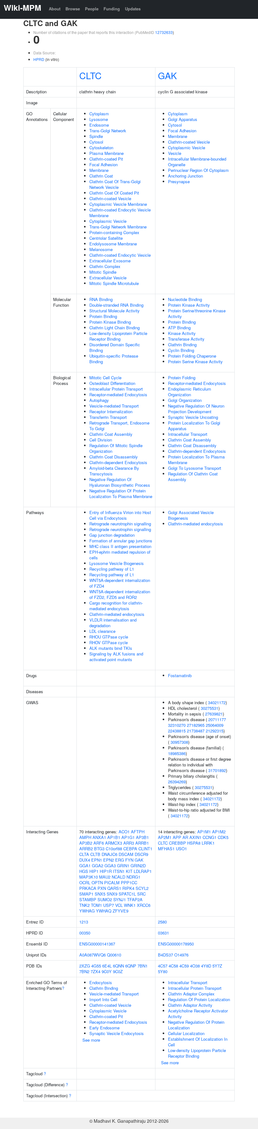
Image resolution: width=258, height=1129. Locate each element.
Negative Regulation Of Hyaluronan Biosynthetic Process (119, 482)
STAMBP (87, 899)
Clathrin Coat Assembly (110, 434)
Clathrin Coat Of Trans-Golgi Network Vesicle (115, 184)
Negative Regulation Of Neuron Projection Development (196, 408)
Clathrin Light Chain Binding (114, 328)
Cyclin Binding (181, 350)
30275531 (209, 708)
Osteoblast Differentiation (112, 383)
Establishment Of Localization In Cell (197, 1042)
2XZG (84, 966)
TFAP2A (135, 899)
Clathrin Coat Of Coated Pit (114, 193)
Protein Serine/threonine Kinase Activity (197, 313)
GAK (167, 75)
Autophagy (99, 400)
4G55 (96, 966)
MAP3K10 (88, 877)
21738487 (196, 731)
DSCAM (126, 854)
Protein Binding (103, 316)
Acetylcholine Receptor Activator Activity (198, 1013)
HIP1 (93, 871)
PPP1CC (129, 882)
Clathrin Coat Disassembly (113, 457)
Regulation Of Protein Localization (199, 999)
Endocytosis (100, 982)
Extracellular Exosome (110, 261)
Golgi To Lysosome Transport (194, 468)
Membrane (99, 170)
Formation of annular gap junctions (120, 541)
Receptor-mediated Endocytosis (118, 394)
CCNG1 (209, 837)
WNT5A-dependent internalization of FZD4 (119, 583)
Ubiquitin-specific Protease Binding (113, 358)
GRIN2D (138, 866)
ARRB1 (142, 843)
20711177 (217, 719)
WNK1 (130, 905)
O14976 (181, 955)
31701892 (217, 770)
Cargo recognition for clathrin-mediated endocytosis (116, 605)
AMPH (85, 837)
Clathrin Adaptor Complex (191, 994)
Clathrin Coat (101, 176)
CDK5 (223, 837)
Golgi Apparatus (182, 119)
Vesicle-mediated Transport (114, 406)
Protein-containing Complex (114, 232)
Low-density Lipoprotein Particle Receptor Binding (118, 336)
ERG (119, 860)
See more (91, 1040)
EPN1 (96, 860)
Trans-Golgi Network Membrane (118, 227)
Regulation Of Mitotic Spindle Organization (116, 448)
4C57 (162, 966)
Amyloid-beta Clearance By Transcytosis (114, 471)
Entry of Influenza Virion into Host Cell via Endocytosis (120, 515)
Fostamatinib (180, 675)
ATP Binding (179, 328)
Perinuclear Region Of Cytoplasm (198, 170)
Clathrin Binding (182, 345)
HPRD (38, 59)
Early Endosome (104, 1028)
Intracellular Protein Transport (116, 389)
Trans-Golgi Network (107, 131)
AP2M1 (164, 837)
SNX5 (100, 894)
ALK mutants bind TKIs (110, 648)
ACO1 (124, 832)
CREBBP (177, 843)
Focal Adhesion (103, 164)
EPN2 (108, 860)
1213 (83, 922)
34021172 (217, 702)
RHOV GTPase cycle (108, 642)
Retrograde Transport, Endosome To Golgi (119, 425)
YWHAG (87, 911)
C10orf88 (114, 849)
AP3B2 (85, 843)
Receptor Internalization (110, 411)
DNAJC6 (109, 854)
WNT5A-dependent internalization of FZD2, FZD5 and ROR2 (119, 594)
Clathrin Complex (105, 266)
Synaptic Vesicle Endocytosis (116, 1033)
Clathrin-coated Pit (106, 159)
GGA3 (110, 866)
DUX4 (84, 860)
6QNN (118, 966)
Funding (112, 9)
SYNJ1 (119, 899)
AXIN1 (195, 837)
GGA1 (85, 866)
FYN (129, 860)
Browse (72, 9)
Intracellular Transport (187, 434)
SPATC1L (127, 894)
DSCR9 (141, 854)
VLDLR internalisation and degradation (113, 622)
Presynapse (179, 181)
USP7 (108, 905)
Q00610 (114, 955)
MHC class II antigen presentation (120, 546)
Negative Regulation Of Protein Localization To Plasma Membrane (120, 493)
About (54, 9)
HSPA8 (193, 843)
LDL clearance (102, 631)
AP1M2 (219, 832)
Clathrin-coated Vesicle (110, 198)
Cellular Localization (186, 1033)
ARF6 (98, 843)
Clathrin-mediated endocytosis (116, 614)
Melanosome (101, 249)
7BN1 (142, 966)
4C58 (173, 966)
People (91, 9)
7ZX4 (95, 971)
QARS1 (114, 888)
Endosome (99, 125)
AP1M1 (204, 832)
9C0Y (107, 971)
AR (185, 837)
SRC (141, 894)
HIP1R (106, 871)
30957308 (179, 742)
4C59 (184, 966)
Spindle (96, 136)
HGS (83, 871)
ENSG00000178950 (176, 944)
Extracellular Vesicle (107, 278)
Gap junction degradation (112, 535)
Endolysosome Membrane (113, 244)
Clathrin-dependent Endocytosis (118, 462)
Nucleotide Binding (185, 299)
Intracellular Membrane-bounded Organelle (197, 161)
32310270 (177, 725)
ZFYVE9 (120, 911)
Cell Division (100, 440)
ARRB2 (86, 849)
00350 (84, 933)
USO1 (181, 849)
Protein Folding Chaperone (192, 356)
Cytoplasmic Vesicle (107, 221)
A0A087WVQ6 (92, 955)
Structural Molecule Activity (114, 311)
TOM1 (96, 905)
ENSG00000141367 (97, 944)
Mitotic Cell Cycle (105, 378)
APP (177, 837)
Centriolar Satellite (106, 238)
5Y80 (162, 971)
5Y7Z (217, 966)
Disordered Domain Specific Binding (114, 347)
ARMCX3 (113, 843)
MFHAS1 (166, 849)
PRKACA (87, 888)
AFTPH (137, 832)
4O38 (195, 966)
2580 (162, 922)
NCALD (118, 877)
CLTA (84, 854)
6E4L (107, 966)
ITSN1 (119, 871)
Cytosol (96, 142)
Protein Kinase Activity (189, 305)
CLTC (90, 75)
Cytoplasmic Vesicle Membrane (118, 204)
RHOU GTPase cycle (108, 637)
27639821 (214, 714)
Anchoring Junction (185, 176)
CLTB (95, 854)
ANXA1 (99, 837)
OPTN (97, 882)
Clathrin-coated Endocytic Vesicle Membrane (120, 212)
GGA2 (97, 866)
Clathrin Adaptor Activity (190, 1005)
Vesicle (174, 153)
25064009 (214, 725)
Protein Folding (181, 378)
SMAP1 (86, 894)
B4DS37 (165, 955)
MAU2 (104, 877)
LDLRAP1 (143, 871)
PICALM (112, 882)
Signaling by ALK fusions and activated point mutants (116, 656)
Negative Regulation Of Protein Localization (196, 1025)
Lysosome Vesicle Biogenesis (116, 563)
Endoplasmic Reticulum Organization (189, 391)
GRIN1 (123, 866)
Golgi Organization (185, 400)
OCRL (84, 882)
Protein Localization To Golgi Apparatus (194, 425)
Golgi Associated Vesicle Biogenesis (191, 515)
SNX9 (112, 894)
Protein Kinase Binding (110, 322)
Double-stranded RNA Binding (116, 305)
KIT (129, 871)
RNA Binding (101, 299)
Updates (133, 9)
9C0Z (118, 971)
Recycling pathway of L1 (111, 569)
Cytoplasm (99, 114)
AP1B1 (113, 837)
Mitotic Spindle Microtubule (114, 283)
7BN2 (84, 971)
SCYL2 (142, 888)
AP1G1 (128, 837)
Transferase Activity (186, 339)
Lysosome (98, 119)
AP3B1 (142, 837)
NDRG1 (133, 877)
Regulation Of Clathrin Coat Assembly (193, 476)
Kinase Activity (182, 333)
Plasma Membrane (106, 153)
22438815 (177, 731)
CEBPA (130, 849)
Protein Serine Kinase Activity (195, 361)
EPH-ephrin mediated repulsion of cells (119, 555)
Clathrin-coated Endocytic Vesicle (120, 255)
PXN (102, 888)
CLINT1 (145, 849)
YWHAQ (103, 911)
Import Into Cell (103, 999)
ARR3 (128, 843)
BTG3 (99, 849)
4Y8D (206, 966)
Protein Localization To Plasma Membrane (196, 459)
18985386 (177, 753)
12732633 (164, 32)
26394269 (177, 782)
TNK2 (84, 905)
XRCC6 (143, 905)
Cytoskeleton (101, 148)
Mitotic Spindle (102, 272)
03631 (163, 933)
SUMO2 (105, 899)
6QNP (130, 966)
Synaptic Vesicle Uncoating (193, 417)
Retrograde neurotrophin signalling (120, 524)
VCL (119, 905)
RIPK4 (128, 888)
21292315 (214, 731)
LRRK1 (208, 843)
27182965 (196, 725)
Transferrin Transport (108, 417)
